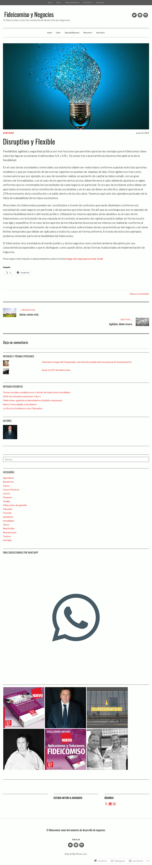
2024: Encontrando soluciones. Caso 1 (22, 396)
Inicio (50, 2)
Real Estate (9, 528)
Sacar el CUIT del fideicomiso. (56, 370)
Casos (6, 486)
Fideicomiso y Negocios (28, 14)
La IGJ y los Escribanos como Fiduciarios (22, 408)
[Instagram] (114, 804)
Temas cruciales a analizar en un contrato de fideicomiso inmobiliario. (37, 392)
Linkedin (140, 15)
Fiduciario (7, 509)
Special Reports (72, 2)
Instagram (145, 15)
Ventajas (8, 133)
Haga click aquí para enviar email (84, 258)
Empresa (7, 497)
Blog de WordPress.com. (76, 854)
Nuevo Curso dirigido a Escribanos (20, 404)
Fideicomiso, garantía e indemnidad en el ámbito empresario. (33, 400)
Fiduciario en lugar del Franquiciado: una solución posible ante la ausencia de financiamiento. (87, 362)
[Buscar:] (76, 459)
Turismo (7, 536)
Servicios (100, 2)
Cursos (6, 493)
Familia (6, 501)
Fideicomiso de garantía (15, 505)
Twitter (134, 15)
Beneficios (8, 482)
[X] (106, 804)
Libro (58, 2)
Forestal (7, 513)
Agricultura (8, 478)
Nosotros (87, 2)
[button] (24, 707)
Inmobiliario (8, 521)
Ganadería (8, 517)
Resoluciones (9, 532)
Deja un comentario (139, 294)
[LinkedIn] (110, 804)
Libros (6, 524)
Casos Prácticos (11, 489)
